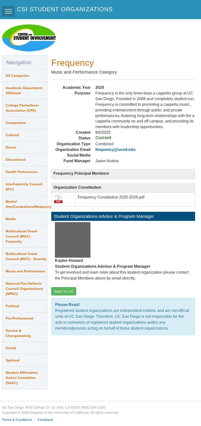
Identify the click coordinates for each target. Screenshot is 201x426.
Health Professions (22, 172)
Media (11, 219)
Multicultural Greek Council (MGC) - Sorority (26, 256)
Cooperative (16, 123)
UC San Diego (171, 11)
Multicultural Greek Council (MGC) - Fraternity (22, 236)
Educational (16, 159)
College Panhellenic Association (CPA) (22, 107)
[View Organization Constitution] (58, 199)
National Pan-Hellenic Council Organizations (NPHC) (24, 288)
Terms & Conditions (17, 420)
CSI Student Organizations (65, 9)
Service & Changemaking (18, 333)
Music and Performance (25, 271)
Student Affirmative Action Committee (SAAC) (22, 378)
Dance (11, 147)
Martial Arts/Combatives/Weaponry (26, 204)
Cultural (12, 135)
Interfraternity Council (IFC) (24, 186)
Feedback (45, 420)
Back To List (63, 291)
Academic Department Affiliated (24, 90)
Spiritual (13, 360)
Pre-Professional (19, 318)
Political (12, 306)
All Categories (17, 76)
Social (11, 348)
